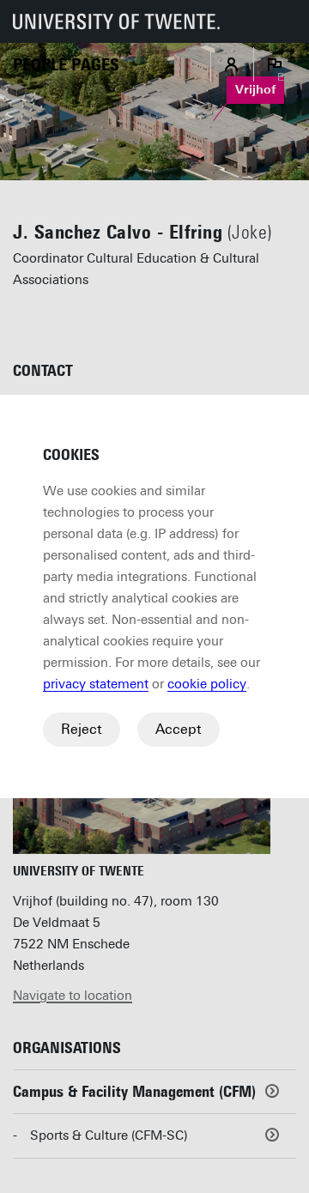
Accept (178, 729)
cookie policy (206, 684)
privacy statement (95, 684)
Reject (81, 729)
